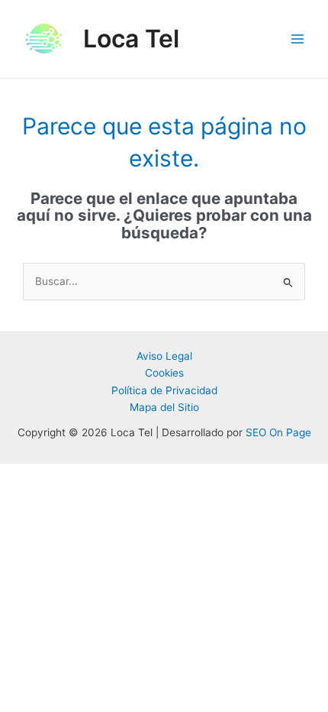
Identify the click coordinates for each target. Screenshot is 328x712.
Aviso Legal (164, 356)
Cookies (164, 373)
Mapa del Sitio (164, 407)
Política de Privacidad (164, 390)
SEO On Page (278, 432)
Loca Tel (131, 38)
